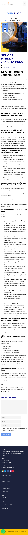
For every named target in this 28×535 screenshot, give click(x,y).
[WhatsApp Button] (3, 531)
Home (5, 20)
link (16, 190)
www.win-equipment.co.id (17, 193)
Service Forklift (11, 67)
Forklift (6, 67)
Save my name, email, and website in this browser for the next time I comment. (15, 429)
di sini (4, 204)
